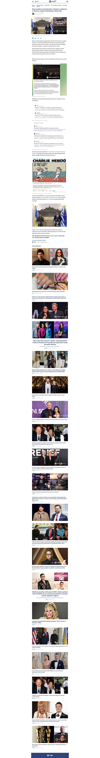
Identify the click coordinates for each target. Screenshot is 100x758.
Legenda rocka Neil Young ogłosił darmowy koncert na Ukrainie (45, 492)
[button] (49, 25)
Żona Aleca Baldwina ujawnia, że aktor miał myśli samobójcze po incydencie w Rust (49, 419)
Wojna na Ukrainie (40, 5)
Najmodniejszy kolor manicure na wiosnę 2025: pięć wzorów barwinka (48, 291)
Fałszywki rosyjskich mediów (39, 240)
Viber (33, 237)
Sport (38, 242)
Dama (33, 293)
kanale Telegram (54, 235)
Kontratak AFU (47, 5)
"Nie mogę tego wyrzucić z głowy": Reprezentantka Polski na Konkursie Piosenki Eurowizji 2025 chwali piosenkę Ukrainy (50, 342)
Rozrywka (45, 348)
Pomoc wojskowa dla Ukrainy (56, 5)
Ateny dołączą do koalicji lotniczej (50, 197)
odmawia (37, 229)
